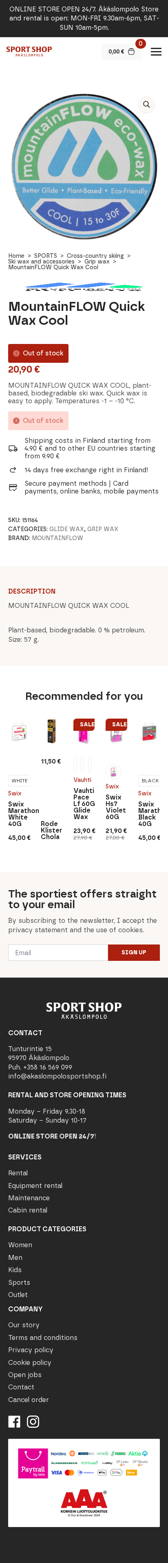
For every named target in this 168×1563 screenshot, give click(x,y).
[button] (146, 104)
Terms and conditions (42, 1338)
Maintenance (29, 1198)
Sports (19, 1282)
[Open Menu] (156, 51)
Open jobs (25, 1375)
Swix (15, 793)
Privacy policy (30, 1350)
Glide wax (66, 529)
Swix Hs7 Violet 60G (116, 807)
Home (16, 255)
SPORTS (45, 255)
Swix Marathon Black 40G (149, 814)
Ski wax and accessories (41, 261)
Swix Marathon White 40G (19, 814)
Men (15, 1258)
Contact (21, 1387)
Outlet (18, 1295)
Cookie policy (29, 1363)
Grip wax (97, 261)
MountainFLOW (57, 538)
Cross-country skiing (95, 255)
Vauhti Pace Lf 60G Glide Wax (84, 804)
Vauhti (82, 780)
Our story (24, 1325)
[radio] (19, 780)
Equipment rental (35, 1186)
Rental (18, 1173)
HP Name (9, 878)
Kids (15, 1270)
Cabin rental (27, 1210)
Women (20, 1245)
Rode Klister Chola (51, 830)
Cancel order (28, 1400)
